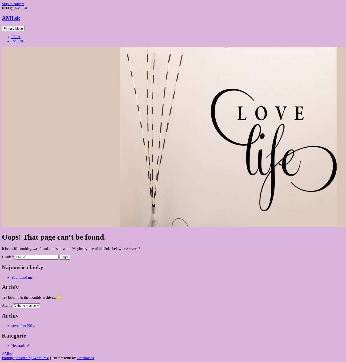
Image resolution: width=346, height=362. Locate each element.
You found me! (22, 277)
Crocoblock (85, 358)
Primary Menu (13, 28)
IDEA (15, 37)
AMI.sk (11, 18)
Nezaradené (20, 346)
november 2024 (23, 326)
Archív (7, 305)
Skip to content (13, 4)
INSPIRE (18, 41)
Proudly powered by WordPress (25, 358)
